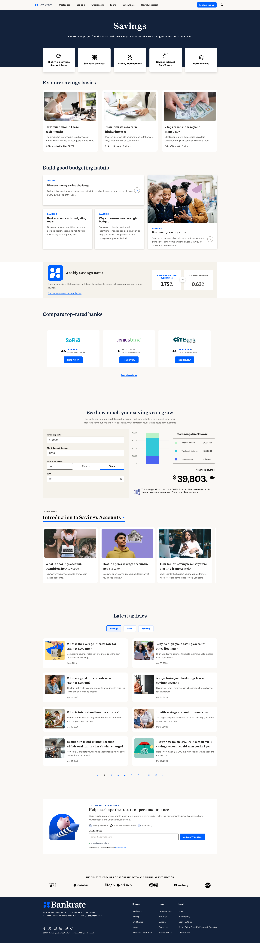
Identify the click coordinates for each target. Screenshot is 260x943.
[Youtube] (66, 928)
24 (149, 775)
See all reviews (129, 375)
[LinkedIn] (60, 928)
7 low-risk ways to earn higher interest (121, 129)
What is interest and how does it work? (93, 712)
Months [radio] (86, 466)
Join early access (192, 836)
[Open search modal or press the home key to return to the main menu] (222, 5)
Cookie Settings (185, 922)
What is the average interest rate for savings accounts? (91, 646)
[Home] (44, 5)
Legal (181, 911)
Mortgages (137, 911)
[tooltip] (172, 278)
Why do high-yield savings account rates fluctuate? (180, 646)
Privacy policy (184, 916)
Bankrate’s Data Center (142, 932)
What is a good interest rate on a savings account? (89, 680)
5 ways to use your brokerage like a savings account (180, 680)
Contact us (163, 927)
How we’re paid (165, 911)
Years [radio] (112, 466)
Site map (163, 916)
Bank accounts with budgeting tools (66, 220)
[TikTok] (71, 928)
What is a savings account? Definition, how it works (63, 566)
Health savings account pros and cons (182, 712)
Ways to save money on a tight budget (118, 220)
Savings (114, 628)
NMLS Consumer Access (84, 912)
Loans (135, 927)
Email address (95, 831)
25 (155, 775)
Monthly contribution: (57, 448)
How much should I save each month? (62, 129)
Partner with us (165, 932)
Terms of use (184, 932)
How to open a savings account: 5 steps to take (125, 566)
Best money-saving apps (169, 232)
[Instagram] (55, 928)
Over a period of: (55, 461)
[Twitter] (49, 928)
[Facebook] (44, 928)
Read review (73, 359)
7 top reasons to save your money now (182, 129)
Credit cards (138, 922)
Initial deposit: (54, 435)
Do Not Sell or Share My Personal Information (198, 927)
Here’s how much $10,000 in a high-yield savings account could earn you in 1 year (184, 744)
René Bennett (173, 146)
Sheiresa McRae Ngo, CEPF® (61, 146)
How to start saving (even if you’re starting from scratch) (183, 566)
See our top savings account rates (64, 293)
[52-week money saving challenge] (93, 190)
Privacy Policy (120, 848)
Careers (162, 922)
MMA (129, 628)
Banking (146, 628)
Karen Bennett (114, 146)
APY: (49, 474)
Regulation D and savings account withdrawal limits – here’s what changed (95, 744)
